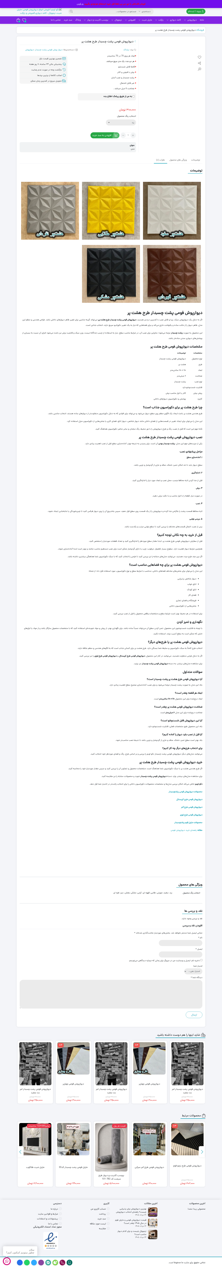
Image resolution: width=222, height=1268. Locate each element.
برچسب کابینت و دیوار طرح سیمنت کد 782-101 (149, 1177)
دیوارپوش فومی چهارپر (187, 1083)
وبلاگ (78, 19)
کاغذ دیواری (175, 19)
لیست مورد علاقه (98, 1223)
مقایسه (102, 1228)
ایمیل (199, 949)
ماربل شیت (146, 19)
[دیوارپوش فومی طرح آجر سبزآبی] (187, 1139)
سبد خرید (68, 19)
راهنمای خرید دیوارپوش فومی (186, 830)
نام (200, 937)
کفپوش (131, 19)
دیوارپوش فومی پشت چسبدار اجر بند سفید (149, 1091)
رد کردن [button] (80, 3)
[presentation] (202, 1151)
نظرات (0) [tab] (160, 160)
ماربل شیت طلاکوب (73, 1167)
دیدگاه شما (196, 977)
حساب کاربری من (98, 1208)
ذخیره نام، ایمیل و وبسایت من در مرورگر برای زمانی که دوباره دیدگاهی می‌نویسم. (164, 960)
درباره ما (54, 1208)
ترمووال (118, 19)
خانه (202, 19)
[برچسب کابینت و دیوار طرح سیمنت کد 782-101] (149, 1147)
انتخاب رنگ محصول (126, 116)
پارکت (161, 19)
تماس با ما (56, 19)
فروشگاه (200, 30)
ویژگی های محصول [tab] (178, 160)
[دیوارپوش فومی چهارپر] (187, 1058)
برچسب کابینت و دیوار (97, 19)
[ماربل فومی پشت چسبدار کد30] (111, 1139)
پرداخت (102, 1213)
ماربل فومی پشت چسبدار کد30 (111, 1167)
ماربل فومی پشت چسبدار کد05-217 (35, 1169)
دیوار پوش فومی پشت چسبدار (49, 49)
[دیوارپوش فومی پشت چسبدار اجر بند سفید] (149, 1063)
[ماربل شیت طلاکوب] (73, 1139)
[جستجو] (71, 11)
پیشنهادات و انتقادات (47, 1218)
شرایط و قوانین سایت (48, 1213)
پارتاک (126, 49)
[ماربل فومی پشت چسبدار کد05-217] (35, 1139)
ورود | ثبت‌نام (194, 11)
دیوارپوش (192, 19)
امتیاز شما (197, 965)
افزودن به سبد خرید (101, 135)
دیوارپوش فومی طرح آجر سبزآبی (187, 1167)
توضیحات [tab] (195, 160)
